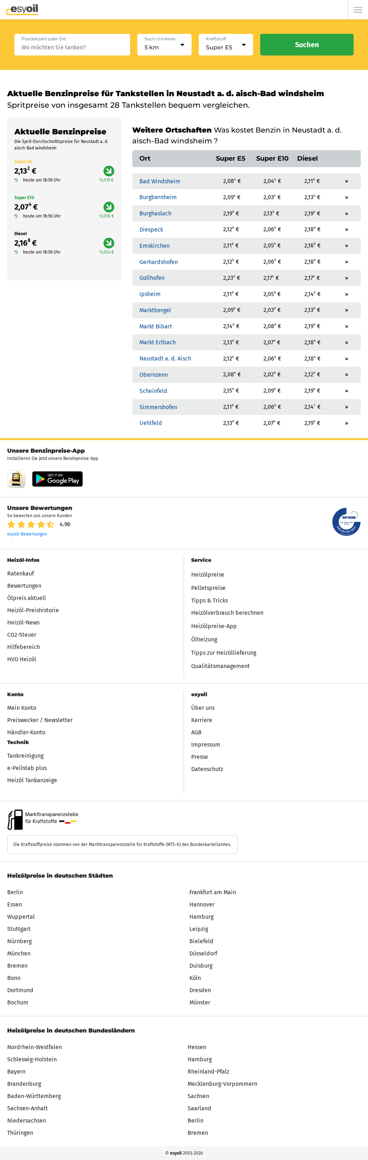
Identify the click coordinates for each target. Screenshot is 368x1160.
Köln (195, 978)
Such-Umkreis (159, 38)
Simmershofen (158, 406)
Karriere (201, 720)
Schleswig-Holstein (32, 1059)
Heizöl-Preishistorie (33, 610)
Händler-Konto (26, 732)
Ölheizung (204, 639)
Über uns (203, 707)
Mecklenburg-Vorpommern (222, 1083)
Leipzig (198, 929)
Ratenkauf (20, 573)
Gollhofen (152, 277)
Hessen (197, 1047)
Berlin (15, 892)
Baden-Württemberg (34, 1096)
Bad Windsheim (159, 181)
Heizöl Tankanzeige (32, 780)
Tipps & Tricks (209, 600)
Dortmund (20, 990)
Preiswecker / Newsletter (40, 720)
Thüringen (20, 1132)
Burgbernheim (158, 197)
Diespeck (151, 229)
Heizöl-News (23, 622)
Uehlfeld (150, 423)
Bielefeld (201, 941)
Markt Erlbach (157, 342)
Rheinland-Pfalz (208, 1071)
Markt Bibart (155, 326)
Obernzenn (153, 374)
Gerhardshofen (158, 261)
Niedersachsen (26, 1120)
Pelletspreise (208, 588)
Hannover (202, 904)
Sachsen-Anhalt (27, 1108)
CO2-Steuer (21, 634)
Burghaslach (155, 213)
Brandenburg (24, 1083)
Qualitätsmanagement (220, 666)
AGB (196, 732)
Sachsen (198, 1096)
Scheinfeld (153, 391)
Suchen (307, 44)
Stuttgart (19, 929)
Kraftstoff (216, 38)
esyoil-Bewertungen (27, 534)
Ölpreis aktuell (26, 598)
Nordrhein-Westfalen (34, 1047)
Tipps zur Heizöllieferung (223, 652)
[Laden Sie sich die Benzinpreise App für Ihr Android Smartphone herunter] (16, 479)
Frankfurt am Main (212, 892)
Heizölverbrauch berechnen (227, 612)
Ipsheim (150, 294)
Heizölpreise (207, 574)
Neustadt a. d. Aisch (165, 358)
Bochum (17, 1002)
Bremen (17, 965)
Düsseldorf (203, 953)
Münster (199, 1002)
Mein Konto (21, 707)
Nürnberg (19, 941)
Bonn (13, 978)
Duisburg (200, 965)
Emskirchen (154, 245)
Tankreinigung (25, 755)
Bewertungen (24, 585)
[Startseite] (22, 9)
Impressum (205, 744)
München (19, 953)
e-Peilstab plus (27, 768)
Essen (14, 904)
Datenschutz (207, 769)
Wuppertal (21, 916)
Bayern (16, 1071)
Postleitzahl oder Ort (44, 38)
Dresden (200, 990)
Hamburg (201, 916)
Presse (199, 756)
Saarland (199, 1108)
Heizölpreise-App (214, 626)
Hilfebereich (23, 647)
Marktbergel (155, 310)
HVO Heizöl (21, 659)
